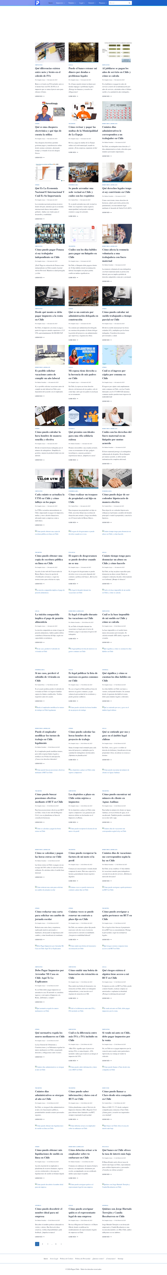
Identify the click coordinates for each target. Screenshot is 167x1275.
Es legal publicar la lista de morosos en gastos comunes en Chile (83, 676)
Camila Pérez (74, 200)
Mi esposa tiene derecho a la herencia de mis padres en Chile (82, 374)
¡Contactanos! (111, 1258)
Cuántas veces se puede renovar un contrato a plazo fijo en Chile (81, 915)
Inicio (51, 3)
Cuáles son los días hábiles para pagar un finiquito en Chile (83, 253)
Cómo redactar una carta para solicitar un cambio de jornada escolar (50, 915)
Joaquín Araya (41, 80)
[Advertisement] (83, 20)
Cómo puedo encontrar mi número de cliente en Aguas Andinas (116, 798)
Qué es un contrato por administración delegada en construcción (83, 315)
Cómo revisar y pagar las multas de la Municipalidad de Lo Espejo (83, 130)
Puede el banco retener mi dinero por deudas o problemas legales (83, 72)
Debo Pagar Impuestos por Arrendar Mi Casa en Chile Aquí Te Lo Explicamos (49, 975)
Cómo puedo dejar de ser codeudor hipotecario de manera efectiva (116, 498)
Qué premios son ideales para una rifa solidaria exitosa (82, 435)
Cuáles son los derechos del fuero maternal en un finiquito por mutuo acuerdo (116, 437)
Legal (71, 65)
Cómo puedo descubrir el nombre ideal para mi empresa (48, 1212)
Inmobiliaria (73, 185)
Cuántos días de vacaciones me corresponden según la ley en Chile (116, 856)
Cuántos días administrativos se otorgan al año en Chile (49, 1095)
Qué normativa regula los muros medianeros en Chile (50, 1034)
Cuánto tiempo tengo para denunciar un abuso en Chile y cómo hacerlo (116, 559)
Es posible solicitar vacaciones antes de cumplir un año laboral (47, 374)
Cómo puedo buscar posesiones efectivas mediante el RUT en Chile (49, 798)
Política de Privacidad (82, 1258)
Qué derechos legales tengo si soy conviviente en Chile (116, 190)
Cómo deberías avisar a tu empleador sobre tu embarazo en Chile (83, 1153)
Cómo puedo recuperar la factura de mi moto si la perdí (82, 856)
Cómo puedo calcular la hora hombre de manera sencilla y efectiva (48, 435)
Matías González (108, 142)
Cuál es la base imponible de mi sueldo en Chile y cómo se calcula (116, 618)
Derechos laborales (109, 123)
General (72, 428)
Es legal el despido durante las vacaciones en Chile (83, 616)
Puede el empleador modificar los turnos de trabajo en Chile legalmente (47, 737)
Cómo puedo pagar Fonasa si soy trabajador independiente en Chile (49, 253)
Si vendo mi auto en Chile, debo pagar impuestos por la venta (116, 1036)
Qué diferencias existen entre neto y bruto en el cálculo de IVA (47, 72)
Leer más (39, 96)
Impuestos (38, 65)
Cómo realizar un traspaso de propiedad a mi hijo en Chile (83, 498)
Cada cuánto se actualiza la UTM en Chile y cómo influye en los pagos (49, 498)
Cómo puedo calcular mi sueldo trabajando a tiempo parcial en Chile (117, 315)
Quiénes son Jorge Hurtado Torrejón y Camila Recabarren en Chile (117, 1212)
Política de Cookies (66, 1258)
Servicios (105, 1088)
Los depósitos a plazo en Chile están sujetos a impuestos (82, 798)
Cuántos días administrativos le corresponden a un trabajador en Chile (113, 132)
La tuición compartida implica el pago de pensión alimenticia (49, 618)
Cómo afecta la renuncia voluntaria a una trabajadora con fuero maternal (115, 255)
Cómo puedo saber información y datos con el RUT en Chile (83, 1095)
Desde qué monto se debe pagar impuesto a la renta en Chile (49, 315)
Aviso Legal (54, 1258)
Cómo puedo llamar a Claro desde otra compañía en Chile (116, 1095)
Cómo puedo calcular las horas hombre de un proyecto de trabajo (82, 735)
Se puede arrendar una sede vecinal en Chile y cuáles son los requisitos (81, 191)
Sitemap (120, 1258)
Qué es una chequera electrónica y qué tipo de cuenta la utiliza (48, 130)
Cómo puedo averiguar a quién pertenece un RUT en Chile (117, 915)
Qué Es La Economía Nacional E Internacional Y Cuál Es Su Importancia (50, 191)
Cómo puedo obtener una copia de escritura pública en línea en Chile (49, 559)
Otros (37, 123)
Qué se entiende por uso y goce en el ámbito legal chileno (116, 735)
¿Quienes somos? (98, 1258)
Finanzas (72, 552)
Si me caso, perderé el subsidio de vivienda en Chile (47, 676)
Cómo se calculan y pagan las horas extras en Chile (49, 854)
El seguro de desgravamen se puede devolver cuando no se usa (83, 559)
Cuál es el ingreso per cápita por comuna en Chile (114, 374)
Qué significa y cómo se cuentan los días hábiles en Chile (116, 676)
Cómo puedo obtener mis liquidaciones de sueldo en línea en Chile (49, 1153)
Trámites (72, 123)
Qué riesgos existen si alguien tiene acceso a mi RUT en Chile (115, 974)
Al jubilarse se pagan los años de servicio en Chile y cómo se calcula (116, 72)
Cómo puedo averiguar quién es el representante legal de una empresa (82, 1212)
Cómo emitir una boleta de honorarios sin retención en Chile (83, 974)
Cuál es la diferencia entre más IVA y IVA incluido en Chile (83, 1036)
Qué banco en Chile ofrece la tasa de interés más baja (116, 1152)
